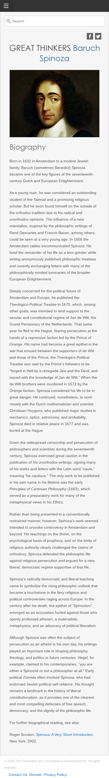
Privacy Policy (55, 774)
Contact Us (18, 774)
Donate (35, 774)
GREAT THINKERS (40, 48)
